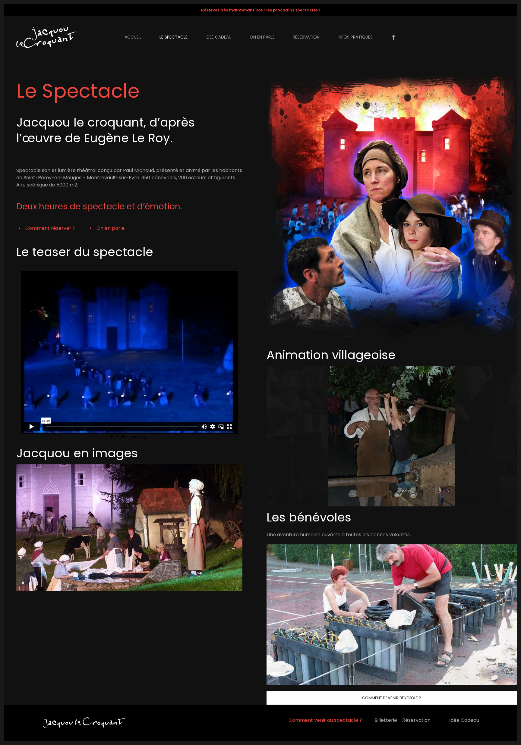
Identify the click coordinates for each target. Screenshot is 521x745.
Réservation (306, 37)
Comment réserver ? (50, 228)
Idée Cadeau (464, 720)
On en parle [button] (262, 37)
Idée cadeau (219, 37)
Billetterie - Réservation (402, 720)
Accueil (133, 37)
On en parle (110, 228)
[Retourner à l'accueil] (47, 37)
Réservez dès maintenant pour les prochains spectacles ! (260, 10)
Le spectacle (173, 37)
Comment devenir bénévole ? (391, 698)
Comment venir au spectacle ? (325, 720)
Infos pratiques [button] (355, 37)
